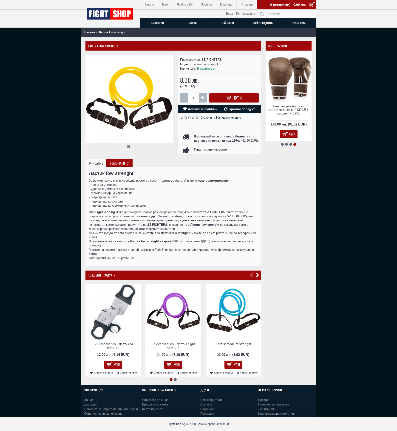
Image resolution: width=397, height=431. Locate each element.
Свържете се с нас (155, 400)
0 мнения (207, 117)
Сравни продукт (242, 109)
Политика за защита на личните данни (111, 409)
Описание (96, 163)
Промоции (207, 413)
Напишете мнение (228, 117)
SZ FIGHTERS (212, 59)
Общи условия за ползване (103, 413)
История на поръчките (273, 404)
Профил (263, 400)
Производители (211, 400)
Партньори (207, 409)
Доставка (90, 404)
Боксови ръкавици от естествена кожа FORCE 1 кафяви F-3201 (289, 109)
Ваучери (206, 404)
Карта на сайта (152, 409)
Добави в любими (203, 109)
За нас (89, 400)
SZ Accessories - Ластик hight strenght (173, 345)
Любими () (266, 409)
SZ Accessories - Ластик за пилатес (113, 345)
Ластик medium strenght (233, 344)
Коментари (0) (119, 163)
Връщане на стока (155, 404)
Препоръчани (277, 45)
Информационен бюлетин (276, 413)
